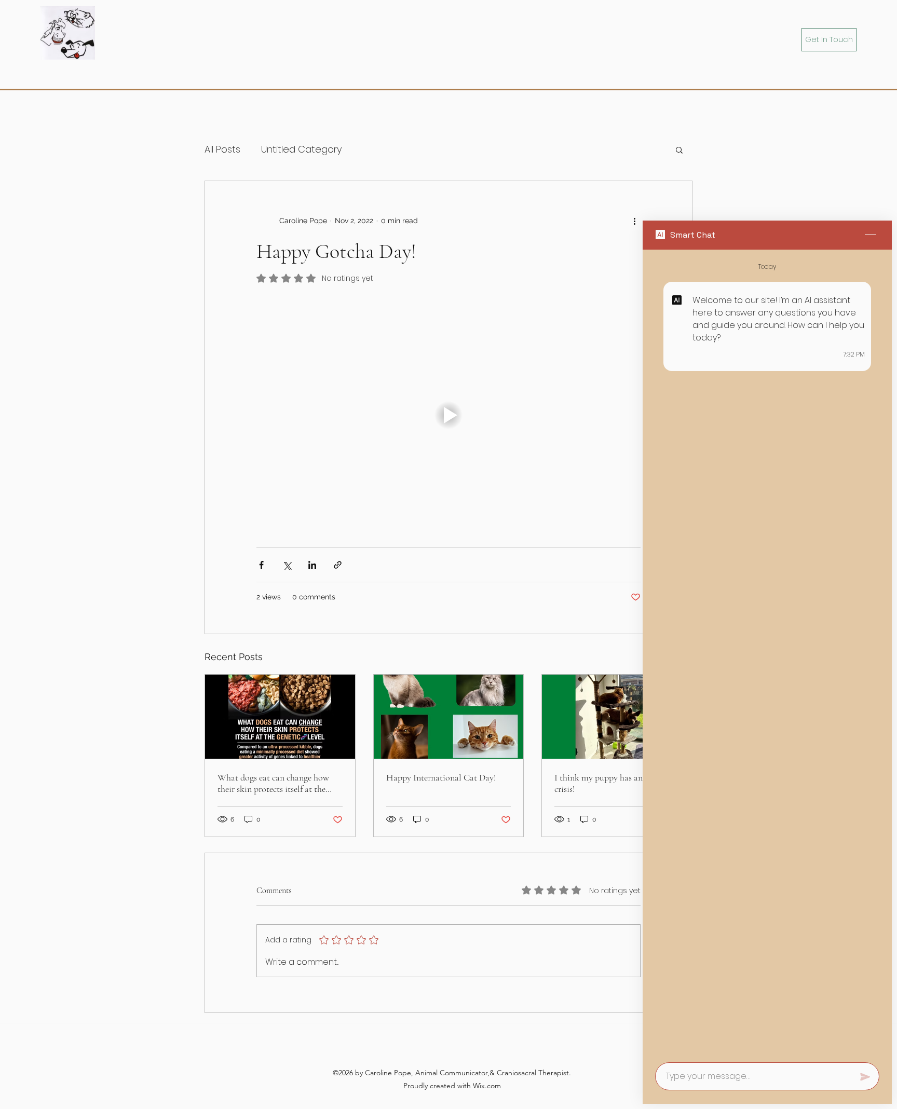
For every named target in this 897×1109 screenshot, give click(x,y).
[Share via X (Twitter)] (287, 565)
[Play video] (448, 415)
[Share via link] (338, 565)
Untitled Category (301, 149)
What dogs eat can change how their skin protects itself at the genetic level (273, 783)
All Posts (222, 149)
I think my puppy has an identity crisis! (613, 783)
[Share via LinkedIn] (312, 565)
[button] (679, 149)
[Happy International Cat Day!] (449, 717)
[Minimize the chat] (870, 235)
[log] (767, 653)
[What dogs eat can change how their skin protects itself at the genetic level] (280, 717)
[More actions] (634, 220)
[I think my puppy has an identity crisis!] (617, 717)
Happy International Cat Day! (441, 777)
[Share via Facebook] (261, 565)
